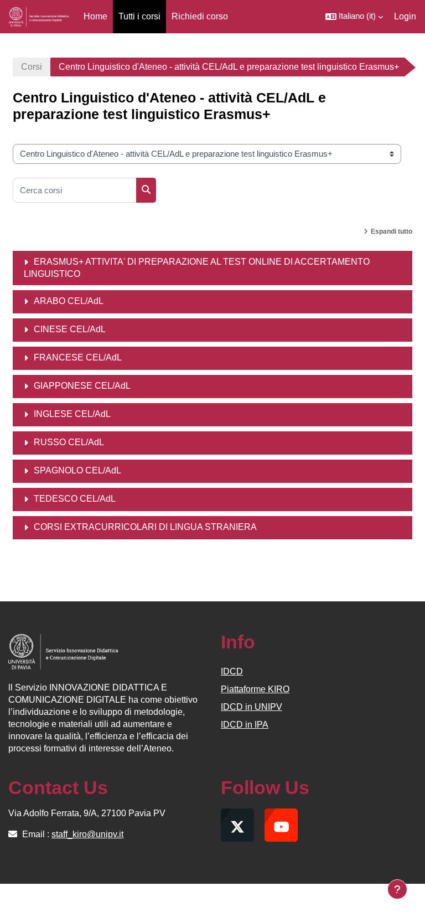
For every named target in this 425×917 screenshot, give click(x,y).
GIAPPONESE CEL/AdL (82, 385)
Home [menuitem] (95, 16)
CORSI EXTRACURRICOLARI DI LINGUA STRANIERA (145, 527)
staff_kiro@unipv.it (87, 834)
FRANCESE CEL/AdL (78, 357)
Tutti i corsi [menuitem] (139, 16)
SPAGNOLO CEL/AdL (77, 470)
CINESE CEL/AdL (70, 329)
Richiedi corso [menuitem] (200, 16)
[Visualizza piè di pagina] (397, 889)
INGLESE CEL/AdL (72, 414)
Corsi (31, 66)
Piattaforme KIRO (255, 689)
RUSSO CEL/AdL (69, 442)
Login (405, 16)
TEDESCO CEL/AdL (75, 498)
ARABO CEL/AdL (68, 301)
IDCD (232, 671)
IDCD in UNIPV (251, 707)
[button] (354, 16)
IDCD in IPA (244, 724)
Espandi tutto (391, 231)
